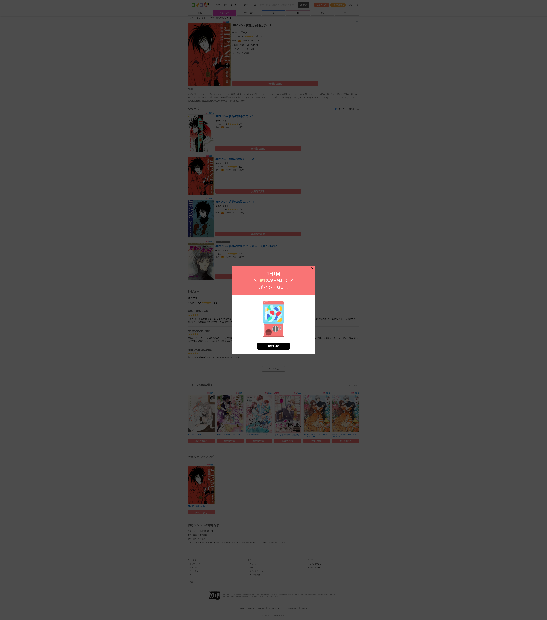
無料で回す (273, 346)
